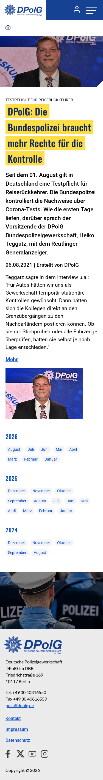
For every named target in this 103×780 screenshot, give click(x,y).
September (17, 501)
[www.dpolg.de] (7, 27)
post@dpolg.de (19, 705)
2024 (11, 530)
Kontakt (13, 718)
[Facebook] (8, 753)
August (14, 449)
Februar (31, 459)
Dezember (16, 491)
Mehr (11, 359)
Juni (44, 449)
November (41, 491)
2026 (11, 436)
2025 (11, 478)
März (12, 459)
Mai (59, 449)
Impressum (16, 729)
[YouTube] (30, 753)
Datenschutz (17, 740)
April (73, 449)
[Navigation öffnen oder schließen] (90, 10)
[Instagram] (42, 753)
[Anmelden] (74, 10)
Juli (31, 449)
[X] (18, 753)
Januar (51, 459)
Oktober (64, 491)
